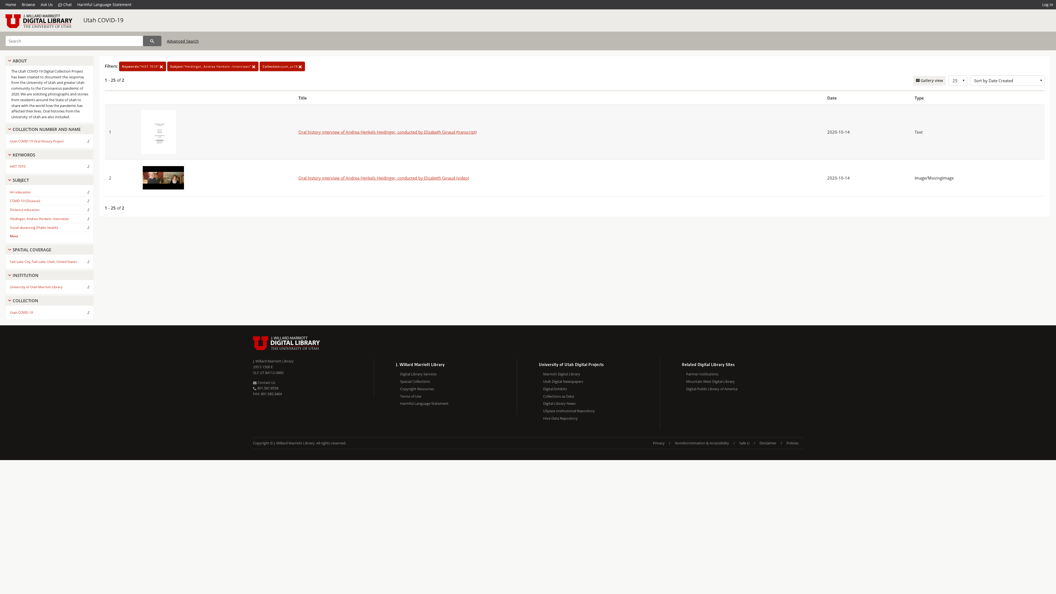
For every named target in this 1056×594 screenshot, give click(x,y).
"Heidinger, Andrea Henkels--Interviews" (211, 66)
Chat (67, 4)
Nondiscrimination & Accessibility (702, 443)
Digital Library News (559, 403)
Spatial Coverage (32, 249)
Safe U (744, 443)
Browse (28, 4)
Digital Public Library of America (712, 388)
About (20, 61)
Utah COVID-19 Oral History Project (37, 141)
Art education (20, 192)
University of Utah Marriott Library (36, 287)
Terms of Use (410, 396)
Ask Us (47, 4)
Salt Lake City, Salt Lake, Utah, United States (43, 261)
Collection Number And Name (47, 129)
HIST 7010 (18, 166)
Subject (21, 180)
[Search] (152, 41)
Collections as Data (558, 396)
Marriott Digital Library (561, 374)
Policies (793, 443)
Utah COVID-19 (103, 20)
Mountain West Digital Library (710, 381)
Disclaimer (768, 443)
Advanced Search (183, 41)
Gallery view (931, 80)
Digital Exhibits (555, 388)
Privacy (659, 443)
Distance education (24, 209)
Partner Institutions (702, 374)
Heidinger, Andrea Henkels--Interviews (39, 218)
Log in (1047, 4)
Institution (25, 275)
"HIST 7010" (141, 66)
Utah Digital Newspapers (563, 381)
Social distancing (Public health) (34, 227)
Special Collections (415, 381)
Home (11, 4)
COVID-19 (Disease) (25, 201)
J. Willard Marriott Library (273, 361)
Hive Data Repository (560, 418)
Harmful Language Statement (104, 4)
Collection (25, 300)
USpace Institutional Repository (569, 410)
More (14, 236)
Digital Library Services (418, 374)
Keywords (24, 155)
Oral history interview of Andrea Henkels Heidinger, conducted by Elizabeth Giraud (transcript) (387, 132)
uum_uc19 (281, 66)
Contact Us (266, 382)
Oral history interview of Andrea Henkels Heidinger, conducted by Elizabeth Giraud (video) (383, 178)
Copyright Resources (417, 388)
